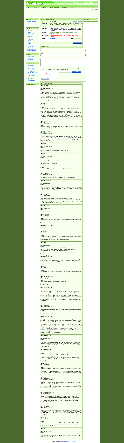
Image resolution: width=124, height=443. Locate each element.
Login (72, 7)
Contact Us (30, 46)
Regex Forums (31, 56)
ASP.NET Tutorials (71, 441)
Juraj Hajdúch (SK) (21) (33, 75)
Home (29, 7)
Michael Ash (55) (31, 65)
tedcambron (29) (31, 69)
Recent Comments (32, 50)
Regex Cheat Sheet (32, 30)
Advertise (30, 44)
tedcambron (53, 38)
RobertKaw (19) (31, 78)
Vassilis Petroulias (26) (32, 72)
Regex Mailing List (31, 59)
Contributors (30, 40)
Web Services (31, 43)
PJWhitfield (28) (31, 71)
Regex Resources (32, 42)
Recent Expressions (32, 21)
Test (80, 21)
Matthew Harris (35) (32, 68)
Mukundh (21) (31, 76)
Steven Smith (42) (31, 66)
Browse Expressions (54, 7)
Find (75, 21)
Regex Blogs (30, 58)
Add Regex (64, 7)
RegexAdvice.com (63, 441)
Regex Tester (43, 7)
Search (35, 7)
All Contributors (31, 80)
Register (29, 47)
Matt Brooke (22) (31, 74)
